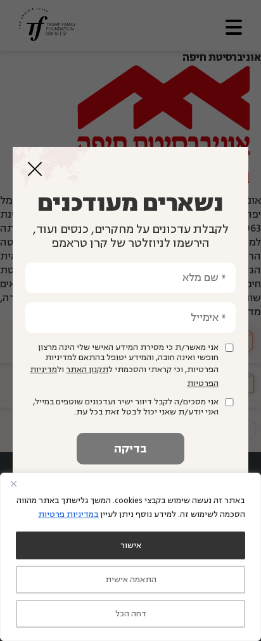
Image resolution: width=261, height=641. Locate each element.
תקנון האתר (87, 369)
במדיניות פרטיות (68, 514)
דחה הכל (130, 613)
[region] (130, 557)
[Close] (13, 483)
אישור (130, 545)
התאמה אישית (130, 579)
